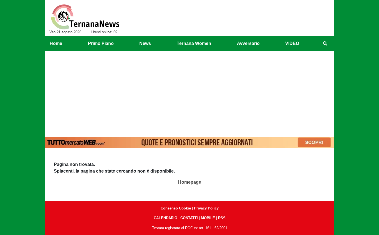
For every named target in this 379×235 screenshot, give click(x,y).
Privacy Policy (206, 208)
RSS (222, 218)
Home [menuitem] (56, 43)
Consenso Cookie (176, 208)
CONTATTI (189, 218)
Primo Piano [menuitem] (101, 43)
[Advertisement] (189, 93)
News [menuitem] (145, 43)
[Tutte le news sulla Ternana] (85, 16)
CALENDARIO (165, 218)
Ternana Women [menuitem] (194, 43)
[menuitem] (324, 43)
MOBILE (208, 218)
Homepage (189, 182)
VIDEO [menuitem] (292, 43)
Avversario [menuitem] (248, 43)
